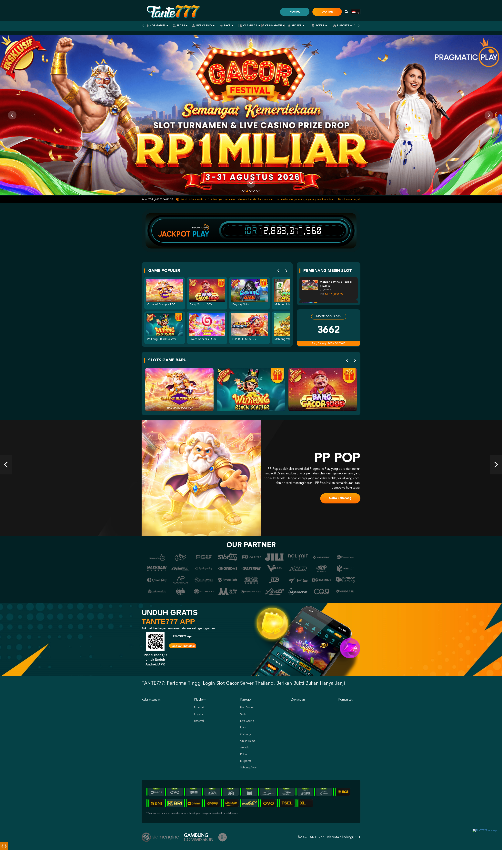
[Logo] (173, 12)
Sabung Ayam (248, 767)
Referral (199, 721)
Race (227, 26)
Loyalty (198, 714)
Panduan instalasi (183, 645)
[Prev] (278, 270)
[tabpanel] (251, 115)
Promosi (199, 707)
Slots (181, 26)
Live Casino (204, 26)
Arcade (296, 26)
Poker (320, 26)
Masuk (295, 11)
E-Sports (343, 26)
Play (200, 234)
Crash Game (273, 26)
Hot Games (157, 26)
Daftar (327, 11)
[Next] (286, 270)
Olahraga (250, 26)
